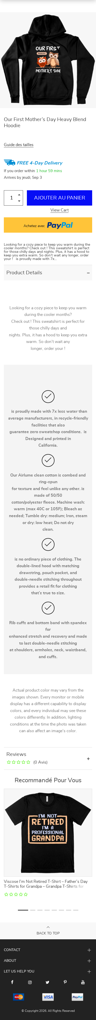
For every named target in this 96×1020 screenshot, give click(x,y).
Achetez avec (35, 226)
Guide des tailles (19, 145)
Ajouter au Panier (59, 197)
